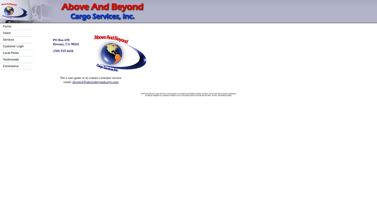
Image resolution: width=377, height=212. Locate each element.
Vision (7, 33)
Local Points (11, 52)
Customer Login (13, 46)
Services (8, 39)
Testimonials (11, 59)
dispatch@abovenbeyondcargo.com (95, 82)
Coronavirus (11, 66)
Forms (7, 26)
